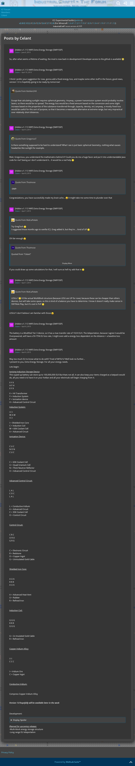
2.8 (52, 23)
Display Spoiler (19, 720)
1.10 (101, 23)
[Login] (125, 3)
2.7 (48, 23)
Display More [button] (67, 263)
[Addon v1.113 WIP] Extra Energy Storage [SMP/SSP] (38, 49)
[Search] (118, 3)
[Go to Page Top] (131, 762)
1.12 (113, 23)
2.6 (43, 23)
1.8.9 (88, 23)
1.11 (107, 23)
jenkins (78, 20)
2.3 (33, 23)
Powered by (68, 762)
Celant (17, 52)
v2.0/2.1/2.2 (24, 23)
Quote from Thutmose (25, 182)
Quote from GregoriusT (25, 138)
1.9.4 (95, 23)
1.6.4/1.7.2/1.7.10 (76, 23)
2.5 (38, 23)
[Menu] (131, 3)
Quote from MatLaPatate (26, 220)
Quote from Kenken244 (26, 91)
